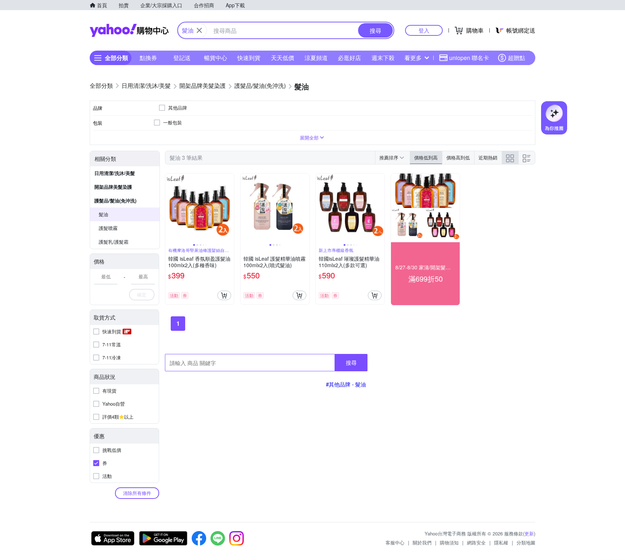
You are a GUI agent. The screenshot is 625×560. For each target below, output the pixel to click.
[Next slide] (229, 208)
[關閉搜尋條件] (199, 30)
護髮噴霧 (108, 228)
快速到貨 (248, 58)
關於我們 (422, 542)
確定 (141, 294)
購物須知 (449, 542)
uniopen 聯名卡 (469, 58)
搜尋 (351, 362)
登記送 (182, 58)
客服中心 (395, 542)
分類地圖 (525, 542)
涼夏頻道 (316, 58)
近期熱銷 (488, 157)
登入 (423, 30)
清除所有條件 (137, 493)
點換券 (148, 58)
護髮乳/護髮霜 (113, 241)
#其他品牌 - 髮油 (346, 384)
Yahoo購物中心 (129, 30)
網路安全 (476, 542)
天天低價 (282, 58)
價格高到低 (458, 157)
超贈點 (516, 58)
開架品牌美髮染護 (113, 186)
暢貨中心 (215, 58)
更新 (529, 533)
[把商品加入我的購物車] (224, 295)
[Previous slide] (170, 208)
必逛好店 (349, 58)
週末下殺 (383, 58)
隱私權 (501, 542)
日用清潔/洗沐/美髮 (114, 173)
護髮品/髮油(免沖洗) (115, 200)
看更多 (413, 58)
